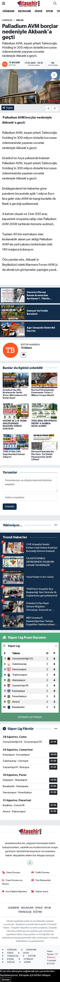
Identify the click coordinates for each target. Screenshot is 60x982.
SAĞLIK (11, 962)
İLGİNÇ (10, 959)
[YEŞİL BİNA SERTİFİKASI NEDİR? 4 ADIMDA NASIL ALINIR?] (44, 411)
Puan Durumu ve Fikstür (12, 882)
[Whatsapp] (30, 862)
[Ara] (55, 4)
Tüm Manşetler (43, 880)
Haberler (7, 20)
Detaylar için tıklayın (30, 717)
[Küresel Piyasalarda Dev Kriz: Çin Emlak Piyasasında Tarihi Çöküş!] (44, 441)
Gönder (9, 506)
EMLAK (20, 20)
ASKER (27, 962)
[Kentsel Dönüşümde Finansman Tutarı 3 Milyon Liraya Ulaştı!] (44, 380)
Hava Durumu (13, 872)
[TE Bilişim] (10, 350)
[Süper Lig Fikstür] (55, 728)
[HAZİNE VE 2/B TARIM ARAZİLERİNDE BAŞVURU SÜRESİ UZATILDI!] (16, 411)
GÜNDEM (8, 11)
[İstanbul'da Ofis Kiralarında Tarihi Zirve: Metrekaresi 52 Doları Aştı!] (16, 380)
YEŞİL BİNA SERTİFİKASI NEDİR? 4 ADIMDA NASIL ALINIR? (44, 423)
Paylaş (9, 108)
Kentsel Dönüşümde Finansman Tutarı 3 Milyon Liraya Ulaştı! (42, 393)
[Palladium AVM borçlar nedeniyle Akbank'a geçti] (30, 86)
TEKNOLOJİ (24, 912)
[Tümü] (55, 525)
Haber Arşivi (42, 891)
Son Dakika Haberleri (16, 891)
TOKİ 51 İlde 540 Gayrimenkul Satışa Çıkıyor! (14, 454)
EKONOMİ (24, 11)
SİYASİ (38, 11)
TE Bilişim (26, 348)
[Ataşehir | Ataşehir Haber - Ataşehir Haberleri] (28, 3)
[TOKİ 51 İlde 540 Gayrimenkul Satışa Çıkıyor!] (16, 441)
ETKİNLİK (28, 959)
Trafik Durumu (42, 872)
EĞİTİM (37, 912)
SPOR (49, 11)
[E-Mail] (23, 355)
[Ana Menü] (3, 3)
